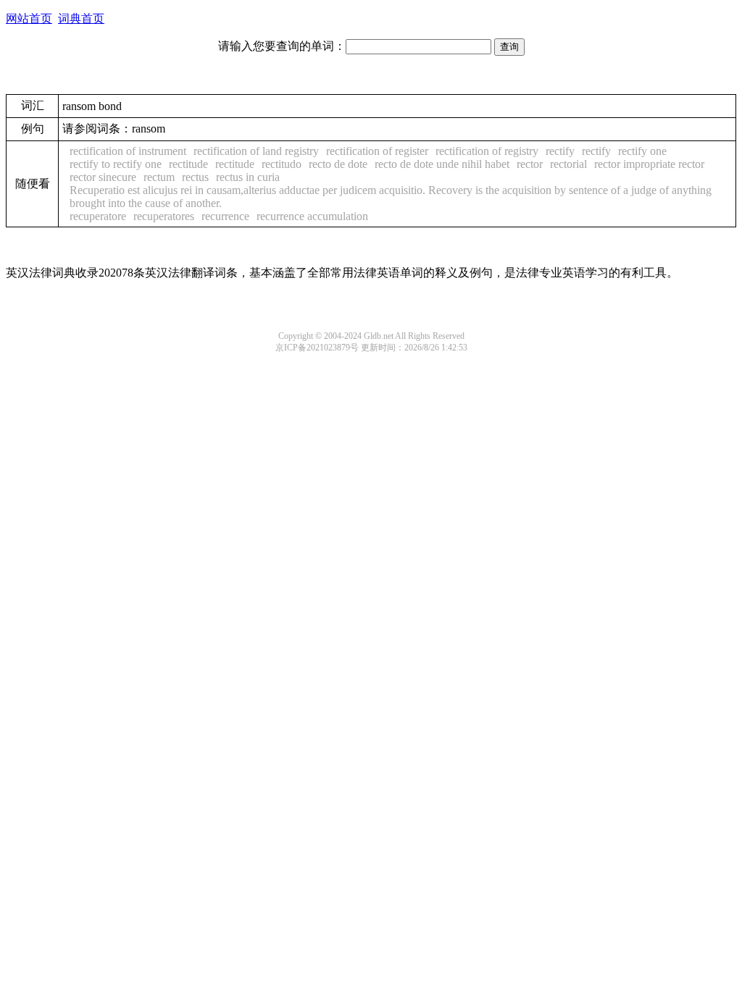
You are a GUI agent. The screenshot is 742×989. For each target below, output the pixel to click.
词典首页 (81, 18)
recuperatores (163, 216)
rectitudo (281, 164)
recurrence (225, 216)
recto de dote (338, 164)
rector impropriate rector (649, 164)
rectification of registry (486, 151)
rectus (195, 177)
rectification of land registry (256, 151)
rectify (560, 151)
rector (530, 164)
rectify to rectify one (116, 164)
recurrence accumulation (312, 216)
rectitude (188, 164)
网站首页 (29, 18)
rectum (159, 177)
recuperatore (98, 216)
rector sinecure (103, 177)
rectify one (642, 151)
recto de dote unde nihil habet (442, 164)
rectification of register (377, 151)
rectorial (568, 164)
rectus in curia (248, 177)
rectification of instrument (128, 151)
